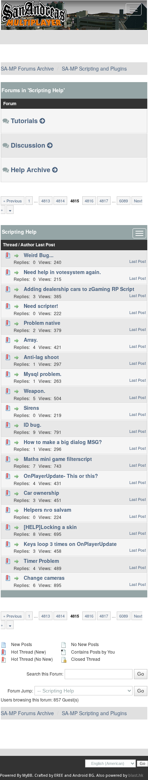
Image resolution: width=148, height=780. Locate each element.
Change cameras (44, 577)
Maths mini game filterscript (58, 458)
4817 (104, 200)
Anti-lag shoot (41, 356)
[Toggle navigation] (134, 9)
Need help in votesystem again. (62, 271)
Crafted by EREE (48, 775)
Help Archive (30, 169)
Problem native (42, 322)
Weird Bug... (39, 255)
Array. (31, 339)
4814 (60, 200)
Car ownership (41, 492)
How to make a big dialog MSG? (63, 441)
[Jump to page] (10, 209)
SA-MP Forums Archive (27, 68)
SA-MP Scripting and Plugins (94, 68)
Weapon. (34, 390)
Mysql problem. (42, 373)
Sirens (31, 407)
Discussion (28, 145)
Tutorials (24, 120)
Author (27, 245)
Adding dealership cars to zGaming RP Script (79, 288)
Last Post (45, 245)
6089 (123, 200)
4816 (89, 200)
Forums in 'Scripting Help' (33, 90)
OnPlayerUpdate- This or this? (61, 475)
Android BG (83, 775)
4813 (45, 200)
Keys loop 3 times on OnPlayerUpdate (70, 543)
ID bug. (32, 424)
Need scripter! (41, 305)
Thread (10, 245)
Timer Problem (41, 560)
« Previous (12, 200)
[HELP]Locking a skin (50, 526)
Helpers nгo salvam (47, 509)
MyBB (27, 775)
